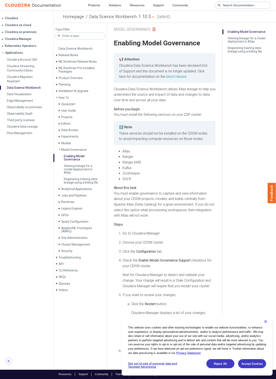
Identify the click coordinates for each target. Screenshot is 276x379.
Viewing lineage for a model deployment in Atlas (78, 169)
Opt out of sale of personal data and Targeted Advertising (152, 365)
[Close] (265, 321)
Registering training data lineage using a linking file (81, 180)
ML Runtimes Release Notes (78, 61)
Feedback (272, 193)
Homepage (73, 16)
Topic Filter (62, 29)
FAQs (62, 277)
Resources (137, 5)
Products (94, 5)
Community (180, 5)
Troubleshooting (70, 257)
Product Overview (71, 78)
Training (120, 374)
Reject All (220, 363)
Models (66, 143)
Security (66, 251)
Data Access (69, 130)
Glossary (64, 283)
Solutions (115, 5)
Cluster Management (75, 244)
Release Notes (68, 55)
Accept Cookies (252, 363)
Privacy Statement (188, 352)
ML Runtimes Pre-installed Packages (76, 69)
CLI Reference (68, 270)
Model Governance (74, 149)
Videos (63, 290)
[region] (197, 346)
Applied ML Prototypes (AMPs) (76, 229)
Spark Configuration (74, 221)
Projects (66, 117)
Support (158, 5)
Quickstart (68, 104)
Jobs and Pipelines (74, 195)
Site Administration (74, 237)
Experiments (69, 136)
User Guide (68, 110)
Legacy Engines (71, 208)
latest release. (176, 77)
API (61, 264)
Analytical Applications (76, 189)
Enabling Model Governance (74, 157)
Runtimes (67, 202)
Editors (66, 123)
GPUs (65, 215)
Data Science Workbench (113, 16)
